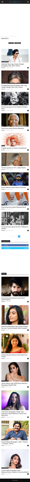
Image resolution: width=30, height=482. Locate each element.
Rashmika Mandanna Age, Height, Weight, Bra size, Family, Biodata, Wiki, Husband (14, 327)
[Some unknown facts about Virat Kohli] (15, 179)
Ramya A (3, 417)
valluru (2, 386)
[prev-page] (10, 236)
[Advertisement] (15, 19)
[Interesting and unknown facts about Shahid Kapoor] (15, 286)
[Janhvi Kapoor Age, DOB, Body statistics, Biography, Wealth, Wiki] (15, 372)
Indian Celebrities (5, 61)
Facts (3, 185)
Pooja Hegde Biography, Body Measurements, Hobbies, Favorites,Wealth (15, 471)
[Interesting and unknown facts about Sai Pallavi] (15, 343)
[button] (2, 2)
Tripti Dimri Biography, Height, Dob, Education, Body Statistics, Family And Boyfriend (13, 413)
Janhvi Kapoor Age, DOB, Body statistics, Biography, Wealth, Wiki (14, 384)
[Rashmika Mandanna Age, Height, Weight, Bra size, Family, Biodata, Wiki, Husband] (15, 315)
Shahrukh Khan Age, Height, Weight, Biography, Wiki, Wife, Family (12, 65)
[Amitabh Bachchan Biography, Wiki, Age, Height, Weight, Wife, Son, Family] (15, 77)
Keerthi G (3, 67)
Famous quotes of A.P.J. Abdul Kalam (13, 168)
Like (27, 245)
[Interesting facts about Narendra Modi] (15, 198)
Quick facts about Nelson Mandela (12, 128)
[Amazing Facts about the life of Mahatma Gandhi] (15, 218)
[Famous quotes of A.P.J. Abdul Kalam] (15, 159)
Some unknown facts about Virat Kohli (13, 187)
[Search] (28, 2)
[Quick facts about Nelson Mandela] (15, 120)
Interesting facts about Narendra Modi (13, 207)
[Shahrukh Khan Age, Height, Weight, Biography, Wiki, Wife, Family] (15, 55)
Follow (26, 248)
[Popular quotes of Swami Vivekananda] (15, 139)
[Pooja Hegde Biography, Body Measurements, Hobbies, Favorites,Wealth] (15, 459)
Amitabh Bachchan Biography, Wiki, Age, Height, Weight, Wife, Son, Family (14, 86)
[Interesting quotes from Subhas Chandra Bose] (15, 98)
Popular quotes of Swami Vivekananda (13, 148)
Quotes (3, 104)
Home (2, 36)
